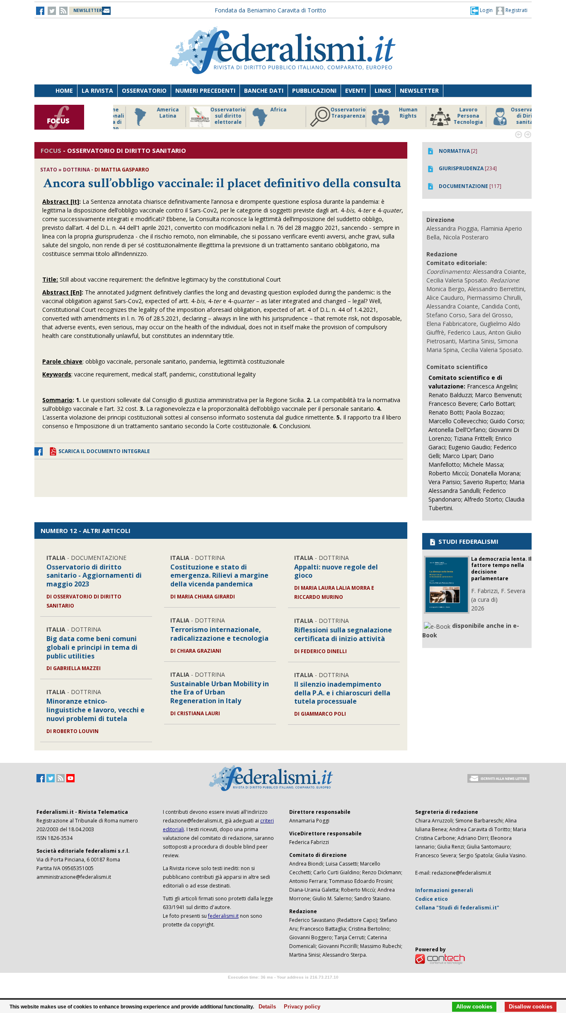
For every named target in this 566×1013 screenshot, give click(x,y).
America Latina (152, 112)
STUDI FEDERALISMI (467, 541)
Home (64, 90)
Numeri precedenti (205, 90)
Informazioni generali (444, 890)
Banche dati (263, 90)
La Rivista (97, 90)
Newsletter (419, 90)
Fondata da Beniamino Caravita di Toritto (270, 10)
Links (383, 90)
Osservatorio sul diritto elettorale (212, 115)
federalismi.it (223, 915)
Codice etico (431, 898)
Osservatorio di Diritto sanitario (512, 115)
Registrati (515, 10)
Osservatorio (144, 90)
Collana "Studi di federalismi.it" (457, 907)
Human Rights (392, 112)
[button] (481, 10)
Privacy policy (300, 1007)
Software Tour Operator (283, 986)
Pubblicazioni (314, 90)
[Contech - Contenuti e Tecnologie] (440, 958)
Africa (263, 109)
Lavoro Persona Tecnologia (452, 115)
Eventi (355, 90)
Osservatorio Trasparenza (332, 112)
